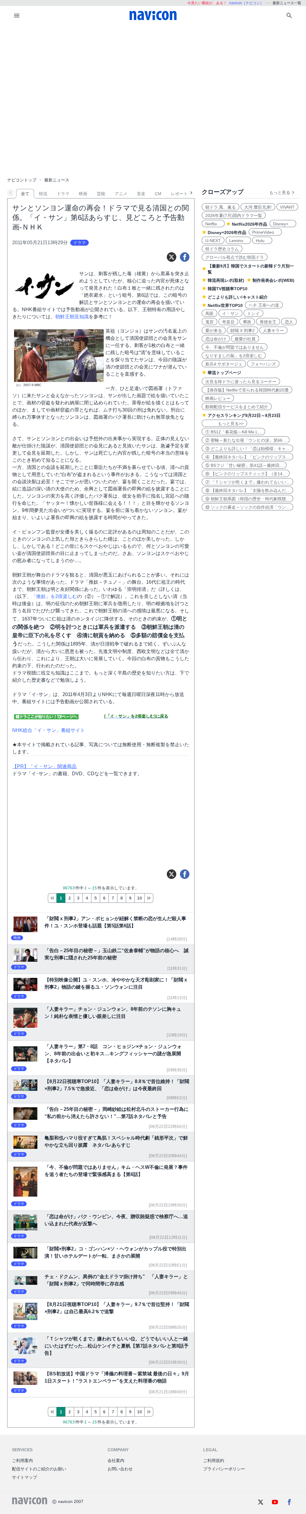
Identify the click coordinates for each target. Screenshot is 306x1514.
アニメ (121, 193)
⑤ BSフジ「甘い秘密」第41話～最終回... (244, 465)
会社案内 (116, 1460)
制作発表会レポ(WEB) (273, 280)
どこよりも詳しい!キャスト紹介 (238, 297)
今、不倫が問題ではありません (234, 347)
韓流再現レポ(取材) (226, 280)
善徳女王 (268, 321)
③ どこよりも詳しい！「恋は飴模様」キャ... (247, 448)
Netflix (213, 223)
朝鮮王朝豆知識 (72, 316)
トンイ (253, 313)
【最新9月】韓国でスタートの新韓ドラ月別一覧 (251, 269)
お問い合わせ (120, 1468)
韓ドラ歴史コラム (222, 249)
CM (158, 193)
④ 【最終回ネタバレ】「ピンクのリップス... (247, 457)
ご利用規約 (213, 1460)
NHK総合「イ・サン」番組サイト (48, 730)
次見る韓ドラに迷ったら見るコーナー (240, 381)
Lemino (238, 240)
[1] (52, 898)
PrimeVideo (265, 232)
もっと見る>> (224, 423)
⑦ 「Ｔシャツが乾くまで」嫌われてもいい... (247, 482)
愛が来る (213, 330)
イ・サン (230, 313)
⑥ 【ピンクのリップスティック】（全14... (245, 473)
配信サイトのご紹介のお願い (39, 1468)
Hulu (262, 240)
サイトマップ (24, 1477)
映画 (83, 193)
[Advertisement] (153, 70)
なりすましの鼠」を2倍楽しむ (233, 355)
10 (139, 898)
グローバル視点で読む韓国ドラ (234, 257)
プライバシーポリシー (224, 1468)
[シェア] (184, 257)
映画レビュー (217, 398)
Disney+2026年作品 (227, 232)
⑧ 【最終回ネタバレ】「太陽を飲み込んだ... (247, 490)
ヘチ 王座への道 (264, 305)
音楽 (141, 193)
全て (25, 193)
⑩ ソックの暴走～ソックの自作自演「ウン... (247, 507)
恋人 (289, 321)
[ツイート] (171, 257)
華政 (247, 321)
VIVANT (287, 207)
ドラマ (63, 193)
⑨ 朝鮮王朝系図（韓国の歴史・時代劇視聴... (247, 498)
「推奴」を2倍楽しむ (54, 596)
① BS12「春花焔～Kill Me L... (233, 431)
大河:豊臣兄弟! (258, 207)
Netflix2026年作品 (249, 224)
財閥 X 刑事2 (242, 330)
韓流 (43, 193)
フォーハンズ (263, 364)
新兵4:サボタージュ (223, 364)
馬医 (209, 313)
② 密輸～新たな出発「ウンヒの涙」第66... (245, 440)
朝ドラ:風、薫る (220, 207)
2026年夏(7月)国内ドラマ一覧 (233, 215)
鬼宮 (209, 321)
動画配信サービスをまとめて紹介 (236, 406)
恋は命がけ (215, 339)
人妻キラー (273, 330)
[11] (148, 898)
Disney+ (283, 223)
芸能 (101, 193)
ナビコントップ (21, 180)
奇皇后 (228, 321)
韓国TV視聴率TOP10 (227, 288)
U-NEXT (213, 240)
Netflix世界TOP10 (225, 305)
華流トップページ (224, 372)
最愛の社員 (245, 339)
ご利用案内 (22, 1460)
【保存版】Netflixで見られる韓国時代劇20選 (247, 390)
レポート (179, 193)
